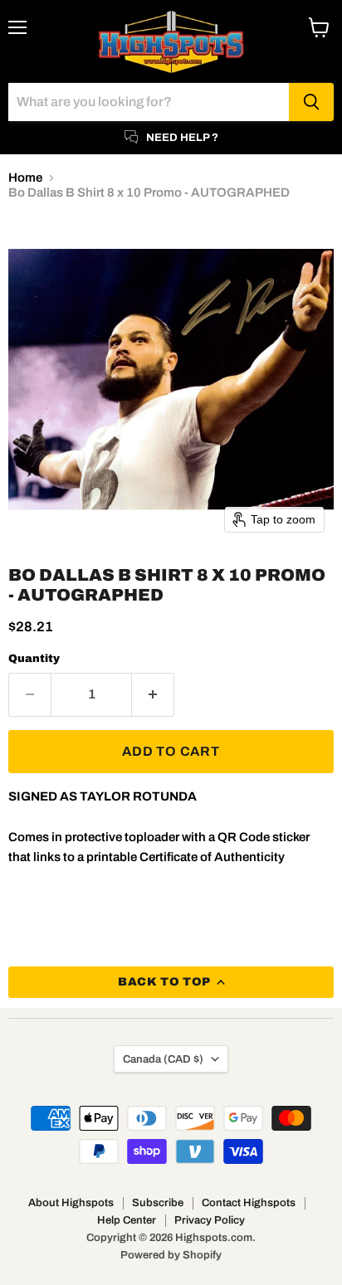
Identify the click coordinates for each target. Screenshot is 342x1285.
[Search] (311, 102)
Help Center (126, 1220)
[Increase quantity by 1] (153, 694)
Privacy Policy (209, 1220)
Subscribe (157, 1203)
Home (25, 177)
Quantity (34, 658)
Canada (163, 1059)
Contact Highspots (249, 1203)
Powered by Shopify (171, 1255)
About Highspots (71, 1203)
